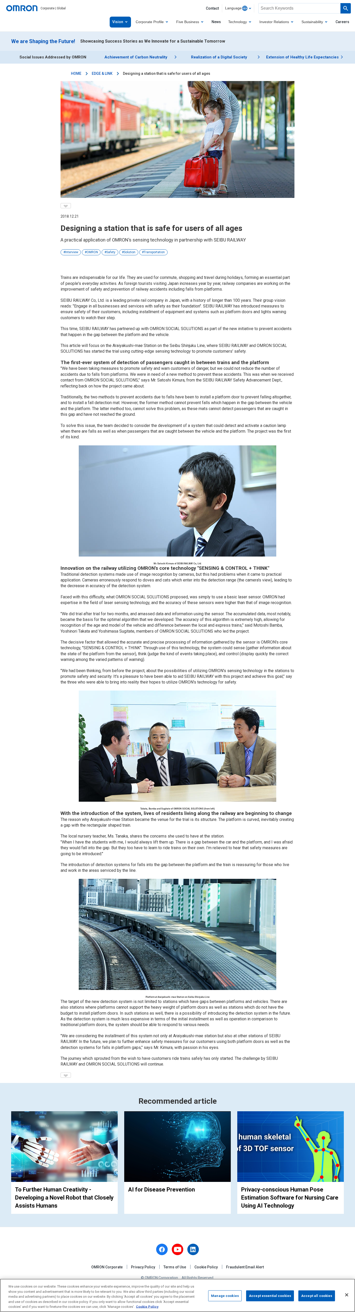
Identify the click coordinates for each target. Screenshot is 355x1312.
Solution (129, 252)
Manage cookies (225, 1296)
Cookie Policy (206, 1267)
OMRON (92, 252)
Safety (110, 252)
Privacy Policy (143, 1267)
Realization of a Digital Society (219, 57)
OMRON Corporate (107, 1267)
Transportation (154, 252)
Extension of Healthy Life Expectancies (302, 57)
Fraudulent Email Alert (245, 1267)
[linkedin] (193, 1249)
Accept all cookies (316, 1296)
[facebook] (162, 1249)
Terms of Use (174, 1267)
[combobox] (238, 8)
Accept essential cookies (270, 1296)
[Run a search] (345, 8)
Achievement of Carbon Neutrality (135, 57)
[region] (177, 1295)
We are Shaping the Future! (43, 41)
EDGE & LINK (102, 73)
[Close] (346, 1295)
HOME (76, 73)
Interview (71, 252)
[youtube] (177, 1249)
